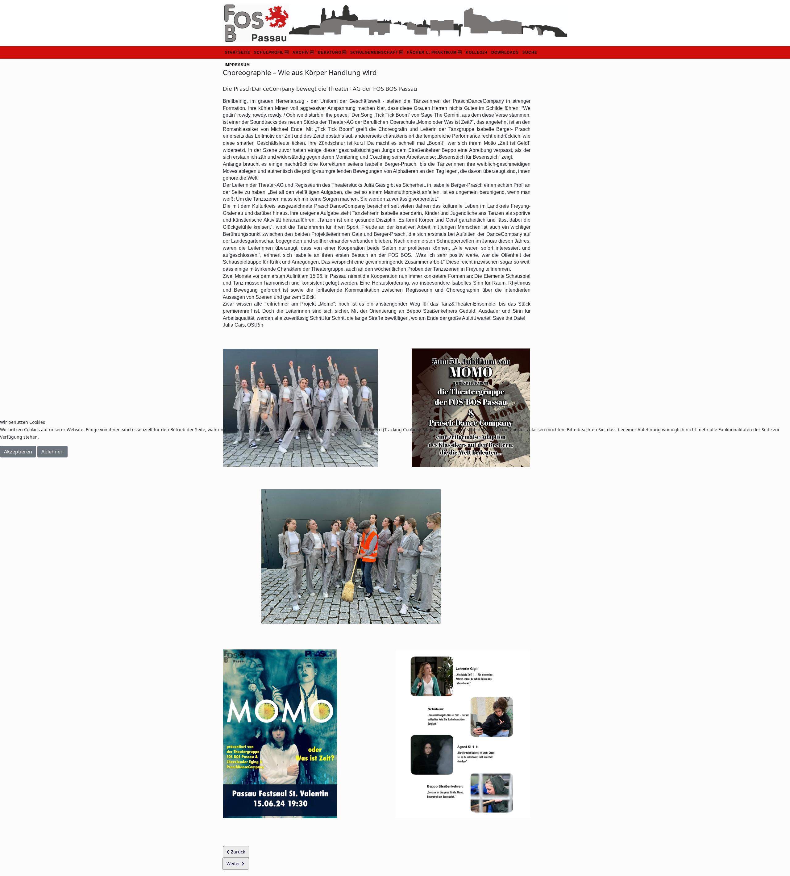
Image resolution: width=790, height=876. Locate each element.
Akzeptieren (18, 451)
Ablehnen (52, 451)
